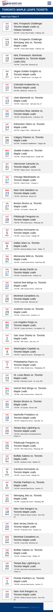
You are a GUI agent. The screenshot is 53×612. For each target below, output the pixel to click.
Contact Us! (34, 607)
